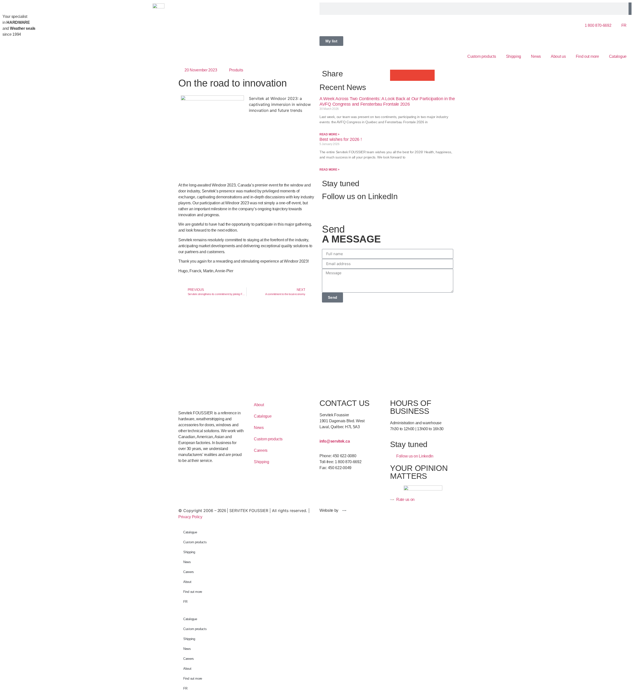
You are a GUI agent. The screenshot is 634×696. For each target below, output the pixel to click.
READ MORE (329, 134)
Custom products (481, 56)
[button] (395, 75)
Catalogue (618, 56)
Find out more (587, 56)
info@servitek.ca (334, 441)
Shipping (513, 56)
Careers (260, 450)
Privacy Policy (190, 517)
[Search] (630, 8)
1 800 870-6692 (598, 25)
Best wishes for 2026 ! (340, 139)
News (536, 56)
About (259, 405)
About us (558, 56)
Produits (236, 70)
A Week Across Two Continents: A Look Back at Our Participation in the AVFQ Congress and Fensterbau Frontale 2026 (387, 101)
